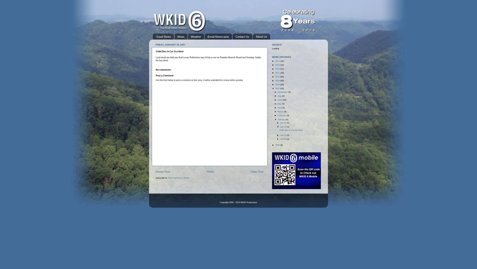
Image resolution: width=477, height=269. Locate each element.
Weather (196, 36)
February (282, 115)
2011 (277, 73)
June (280, 100)
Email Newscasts (218, 36)
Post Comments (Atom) (178, 178)
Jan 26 (283, 123)
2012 (277, 69)
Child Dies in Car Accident (291, 130)
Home (210, 171)
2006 (277, 145)
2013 (277, 65)
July (280, 96)
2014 (277, 61)
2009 (277, 81)
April (280, 108)
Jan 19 (283, 127)
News (180, 36)
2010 (277, 77)
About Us (261, 36)
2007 (277, 88)
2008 (277, 84)
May (280, 104)
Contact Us (242, 36)
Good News (163, 36)
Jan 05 (283, 139)
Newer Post (163, 171)
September (283, 92)
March (281, 112)
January (282, 119)
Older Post (257, 171)
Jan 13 (283, 135)
